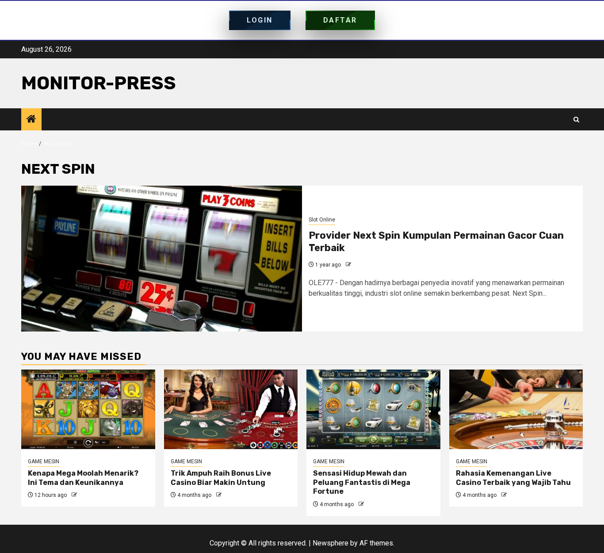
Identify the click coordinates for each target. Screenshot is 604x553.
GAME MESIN (43, 461)
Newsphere (330, 543)
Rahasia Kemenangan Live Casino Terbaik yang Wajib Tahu (513, 478)
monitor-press (98, 83)
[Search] (576, 119)
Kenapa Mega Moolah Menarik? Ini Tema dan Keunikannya (83, 478)
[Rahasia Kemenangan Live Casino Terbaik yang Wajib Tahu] (516, 409)
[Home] (31, 120)
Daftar (340, 20)
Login (260, 20)
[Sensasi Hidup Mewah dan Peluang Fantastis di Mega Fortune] (373, 409)
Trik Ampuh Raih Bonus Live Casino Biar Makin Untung (221, 478)
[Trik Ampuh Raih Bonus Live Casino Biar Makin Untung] (231, 409)
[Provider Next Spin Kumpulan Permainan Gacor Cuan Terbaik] (161, 259)
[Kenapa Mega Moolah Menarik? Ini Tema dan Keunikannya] (88, 409)
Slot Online (322, 220)
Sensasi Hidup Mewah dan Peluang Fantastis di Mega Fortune (361, 482)
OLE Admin (365, 265)
